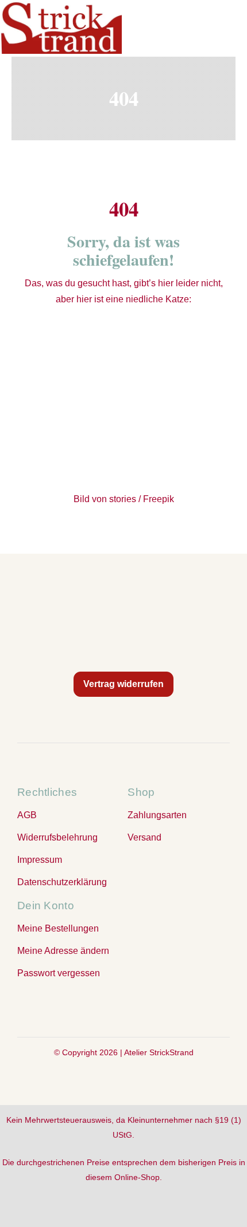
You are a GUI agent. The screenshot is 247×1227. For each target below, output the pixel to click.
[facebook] (100, 1006)
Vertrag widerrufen (123, 684)
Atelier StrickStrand (159, 1052)
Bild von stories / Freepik (124, 499)
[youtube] (146, 1006)
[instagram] (123, 1006)
